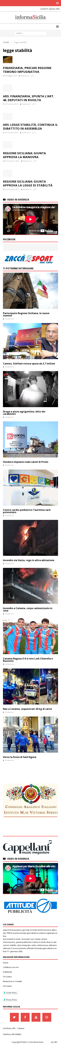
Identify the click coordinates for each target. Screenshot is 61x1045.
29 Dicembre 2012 (12, 189)
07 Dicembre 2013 (12, 161)
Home (5, 962)
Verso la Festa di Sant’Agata (19, 757)
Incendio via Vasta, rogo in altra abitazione (28, 560)
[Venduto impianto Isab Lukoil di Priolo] (30, 439)
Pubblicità (7, 972)
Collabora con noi (11, 967)
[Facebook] (25, 1017)
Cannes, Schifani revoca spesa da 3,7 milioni (29, 363)
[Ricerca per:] (30, 33)
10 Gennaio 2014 (11, 132)
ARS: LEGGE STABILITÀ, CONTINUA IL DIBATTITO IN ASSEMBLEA (30, 126)
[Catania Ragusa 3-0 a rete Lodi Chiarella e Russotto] (30, 636)
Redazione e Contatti (12, 981)
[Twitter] (14, 1017)
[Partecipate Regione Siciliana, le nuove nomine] (30, 291)
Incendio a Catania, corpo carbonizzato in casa (27, 609)
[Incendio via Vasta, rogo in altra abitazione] (30, 538)
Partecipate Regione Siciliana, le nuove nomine (26, 314)
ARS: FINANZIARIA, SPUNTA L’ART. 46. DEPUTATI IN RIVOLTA (28, 98)
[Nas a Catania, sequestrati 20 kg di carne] (30, 687)
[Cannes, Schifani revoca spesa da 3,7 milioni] (30, 341)
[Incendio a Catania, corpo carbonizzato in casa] (30, 586)
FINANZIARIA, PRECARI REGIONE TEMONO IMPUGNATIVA (27, 70)
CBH (55, 1042)
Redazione (25, 76)
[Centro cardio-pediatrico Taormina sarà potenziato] (30, 488)
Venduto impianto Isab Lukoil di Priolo (25, 461)
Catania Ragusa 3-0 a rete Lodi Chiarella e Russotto (28, 660)
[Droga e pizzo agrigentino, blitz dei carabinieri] (30, 389)
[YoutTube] (36, 1017)
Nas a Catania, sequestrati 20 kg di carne (27, 709)
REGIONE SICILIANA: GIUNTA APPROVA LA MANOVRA (24, 155)
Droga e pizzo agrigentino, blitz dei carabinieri (24, 413)
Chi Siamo (7, 976)
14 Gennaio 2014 (11, 104)
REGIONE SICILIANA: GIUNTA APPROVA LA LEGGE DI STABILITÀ (27, 183)
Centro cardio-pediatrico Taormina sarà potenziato (26, 511)
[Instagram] (46, 1017)
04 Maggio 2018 (11, 76)
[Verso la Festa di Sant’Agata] (30, 735)
